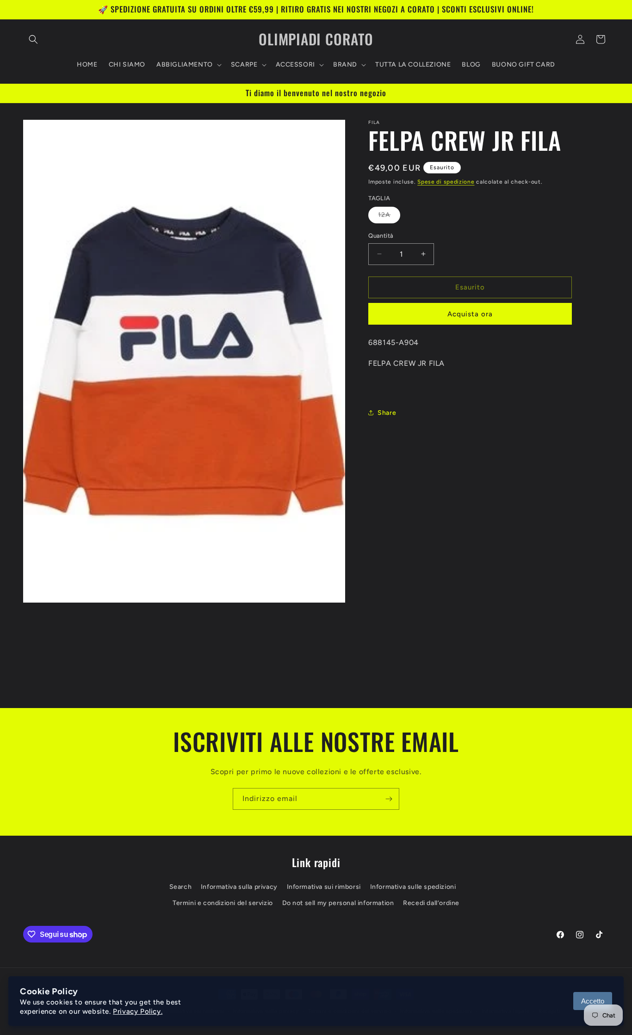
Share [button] (387, 412)
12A (389, 216)
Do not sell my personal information (338, 903)
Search (180, 887)
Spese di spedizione (445, 182)
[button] (33, 39)
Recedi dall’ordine (431, 903)
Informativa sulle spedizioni (413, 887)
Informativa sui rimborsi (324, 887)
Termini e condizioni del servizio (223, 903)
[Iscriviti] (388, 799)
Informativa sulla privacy (239, 887)
